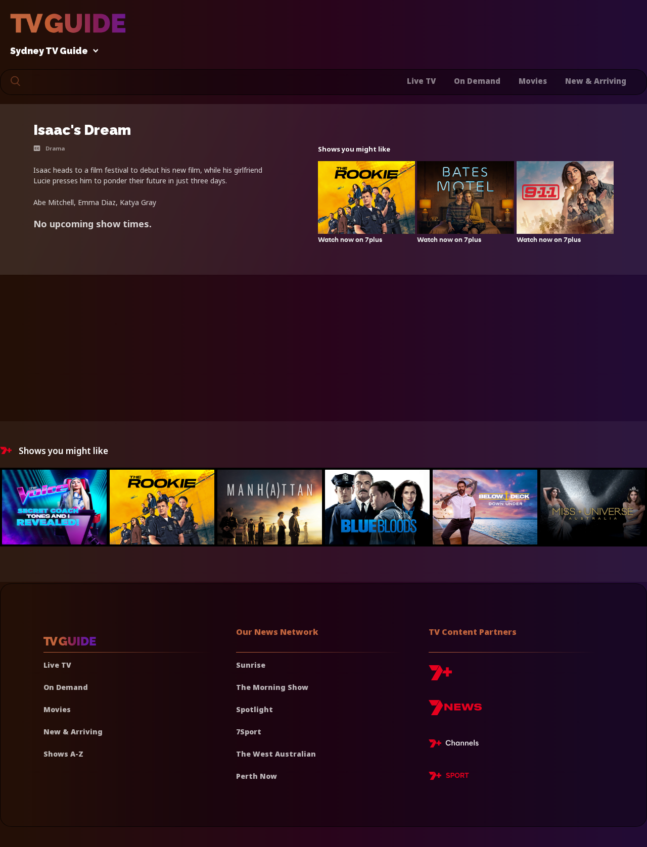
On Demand (477, 81)
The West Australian (276, 754)
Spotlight (254, 709)
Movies (533, 81)
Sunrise (250, 665)
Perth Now (256, 776)
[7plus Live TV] (456, 745)
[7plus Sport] (449, 777)
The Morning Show (272, 687)
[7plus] (440, 676)
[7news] (455, 711)
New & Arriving (595, 81)
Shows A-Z (63, 754)
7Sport (248, 731)
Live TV (421, 81)
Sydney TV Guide (49, 51)
